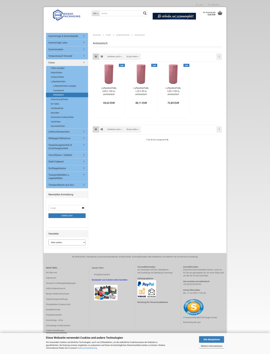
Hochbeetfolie (57, 108)
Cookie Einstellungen (55, 330)
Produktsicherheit (54, 315)
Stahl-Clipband (55, 161)
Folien (51, 62)
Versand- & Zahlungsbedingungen (61, 283)
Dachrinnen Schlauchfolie (62, 117)
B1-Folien (55, 104)
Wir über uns (51, 272)
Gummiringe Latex (57, 42)
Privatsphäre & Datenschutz (58, 304)
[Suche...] (145, 13)
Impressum (51, 278)
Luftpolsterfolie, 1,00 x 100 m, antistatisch (173, 91)
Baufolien (55, 113)
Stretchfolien (56, 72)
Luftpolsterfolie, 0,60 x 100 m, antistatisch (109, 91)
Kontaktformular (53, 309)
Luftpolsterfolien (58, 81)
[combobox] (114, 57)
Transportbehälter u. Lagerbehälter (58, 176)
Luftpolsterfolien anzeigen (64, 86)
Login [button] (200, 5)
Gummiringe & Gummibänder (63, 36)
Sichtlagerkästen (57, 168)
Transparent (58, 90)
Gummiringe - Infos (54, 320)
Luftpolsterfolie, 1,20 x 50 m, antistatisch (141, 91)
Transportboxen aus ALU (61, 184)
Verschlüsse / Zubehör (60, 155)
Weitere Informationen (211, 346)
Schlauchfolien (57, 77)
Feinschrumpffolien (59, 99)
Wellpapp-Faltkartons (59, 138)
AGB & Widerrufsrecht (55, 288)
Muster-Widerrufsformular (57, 294)
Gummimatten (55, 49)
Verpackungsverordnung (57, 299)
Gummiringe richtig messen (58, 325)
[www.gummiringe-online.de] (66, 15)
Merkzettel (214, 5)
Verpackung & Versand (60, 56)
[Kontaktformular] (183, 307)
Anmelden (67, 216)
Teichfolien (56, 122)
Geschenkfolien (58, 126)
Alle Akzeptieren (211, 339)
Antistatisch (58, 95)
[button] (96, 57)
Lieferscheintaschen (59, 131)
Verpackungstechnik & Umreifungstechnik (60, 147)
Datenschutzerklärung (87, 348)
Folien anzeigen (58, 68)
